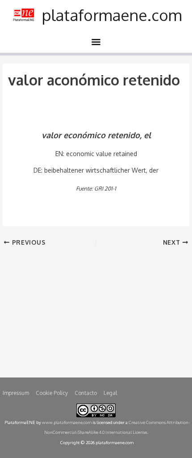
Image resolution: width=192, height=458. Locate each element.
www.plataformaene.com (67, 422)
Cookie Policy (52, 393)
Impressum (16, 393)
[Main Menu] (96, 43)
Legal (110, 393)
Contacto (86, 393)
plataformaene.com (112, 15)
